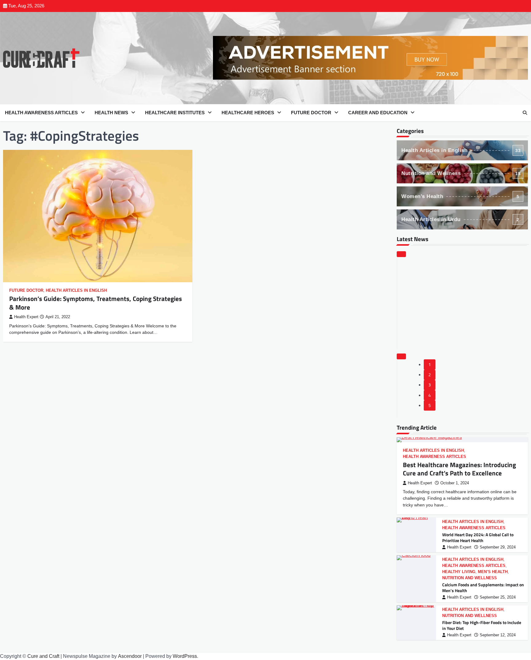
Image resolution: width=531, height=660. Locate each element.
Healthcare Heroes (248, 112)
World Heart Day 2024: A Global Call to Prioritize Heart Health (477, 537)
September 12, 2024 (498, 635)
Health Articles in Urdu (460, 219)
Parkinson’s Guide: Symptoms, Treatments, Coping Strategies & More (95, 303)
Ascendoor (130, 656)
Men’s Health (493, 572)
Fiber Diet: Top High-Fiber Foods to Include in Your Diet (481, 625)
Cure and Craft (43, 656)
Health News (111, 112)
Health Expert (26, 317)
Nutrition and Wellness (461, 173)
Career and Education (377, 112)
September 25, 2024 (498, 597)
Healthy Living (458, 572)
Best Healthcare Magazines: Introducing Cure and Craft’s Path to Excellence (459, 469)
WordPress (185, 656)
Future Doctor (311, 112)
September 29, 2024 (498, 547)
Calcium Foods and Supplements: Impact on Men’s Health (483, 587)
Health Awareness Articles (41, 112)
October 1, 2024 (454, 483)
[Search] (524, 112)
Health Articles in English (76, 290)
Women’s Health (460, 196)
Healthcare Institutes (175, 112)
